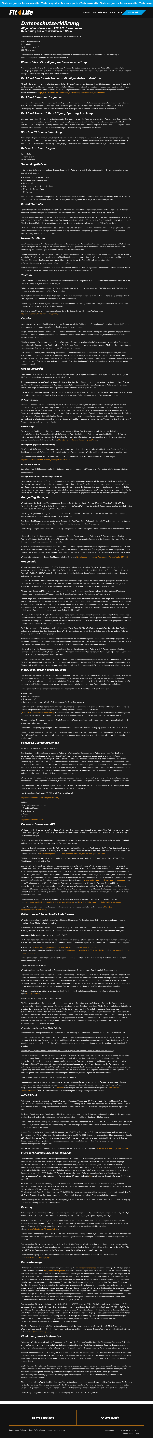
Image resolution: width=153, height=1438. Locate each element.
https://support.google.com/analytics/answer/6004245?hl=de (46, 459)
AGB (137, 1430)
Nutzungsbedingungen (88, 947)
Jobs (120, 12)
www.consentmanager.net (85, 1268)
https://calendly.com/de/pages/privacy (43, 1229)
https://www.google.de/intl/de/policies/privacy (39, 314)
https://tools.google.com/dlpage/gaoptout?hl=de (77, 440)
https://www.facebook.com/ (32, 819)
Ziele (94, 12)
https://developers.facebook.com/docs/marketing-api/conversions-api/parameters (72, 853)
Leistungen (103, 12)
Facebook (60, 1087)
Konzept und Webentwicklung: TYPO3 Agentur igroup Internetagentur (37, 1430)
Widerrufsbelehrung (131, 1433)
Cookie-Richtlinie (33, 994)
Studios (86, 12)
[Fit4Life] (21, 12)
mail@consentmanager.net (54, 1270)
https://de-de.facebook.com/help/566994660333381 (99, 902)
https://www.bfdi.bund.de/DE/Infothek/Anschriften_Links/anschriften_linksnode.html (72, 92)
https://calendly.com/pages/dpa (37, 1257)
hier (90, 1176)
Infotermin (112, 1417)
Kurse (112, 12)
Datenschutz (125, 1430)
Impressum (109, 1430)
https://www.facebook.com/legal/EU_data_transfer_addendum (49, 902)
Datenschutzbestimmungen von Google (112, 1148)
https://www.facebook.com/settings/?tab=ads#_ (40, 797)
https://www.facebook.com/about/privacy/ (38, 712)
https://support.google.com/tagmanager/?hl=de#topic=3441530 (102, 557)
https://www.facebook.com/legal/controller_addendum (104, 880)
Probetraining (134, 12)
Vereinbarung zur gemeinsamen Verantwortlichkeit (52, 947)
